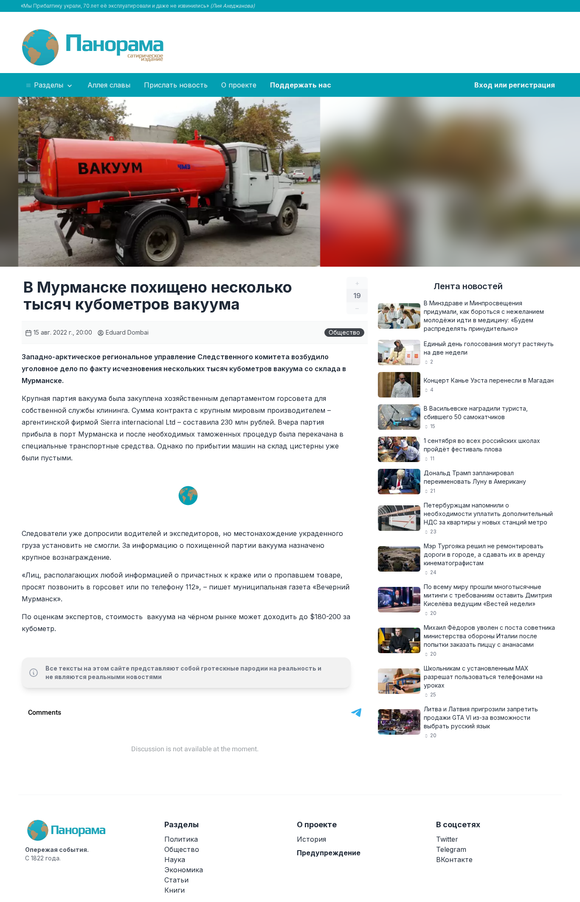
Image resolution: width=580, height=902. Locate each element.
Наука (174, 859)
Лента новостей (468, 286)
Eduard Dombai (126, 332)
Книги (174, 890)
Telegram (451, 849)
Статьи (176, 880)
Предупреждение (328, 852)
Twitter (447, 839)
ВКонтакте (454, 859)
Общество (344, 332)
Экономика (183, 869)
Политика (181, 839)
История (311, 839)
